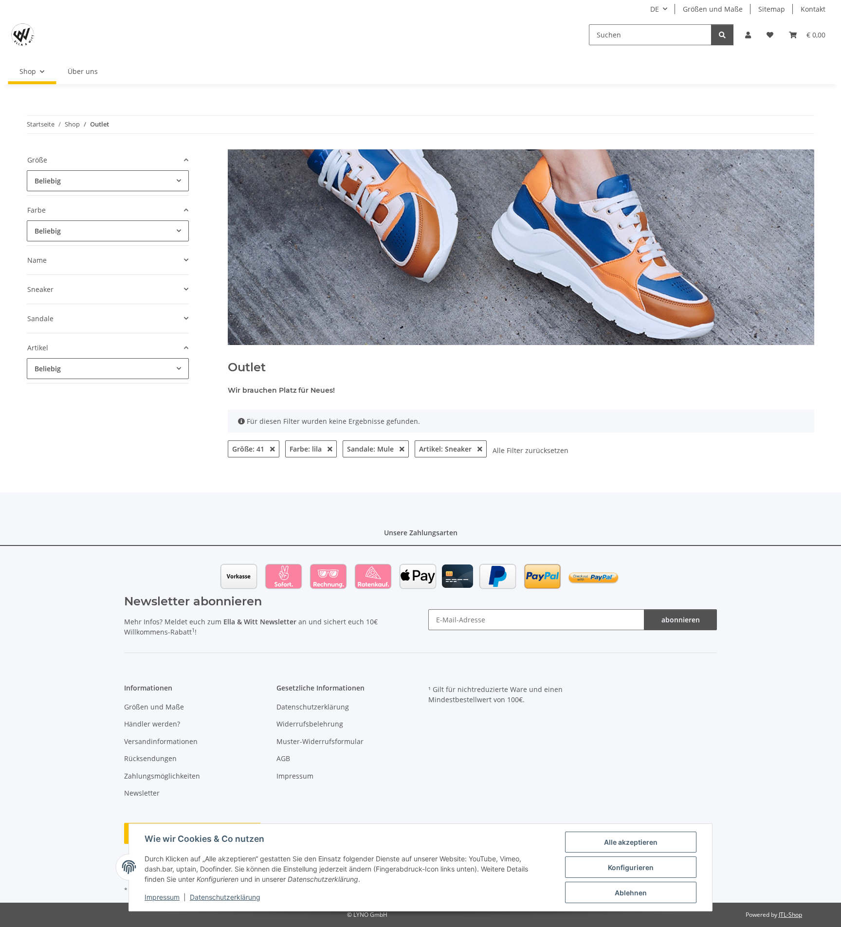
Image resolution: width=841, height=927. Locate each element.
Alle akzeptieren (631, 842)
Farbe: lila (307, 449)
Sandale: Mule (371, 449)
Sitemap (771, 9)
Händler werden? (152, 723)
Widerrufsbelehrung (309, 723)
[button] (748, 35)
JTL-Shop (790, 914)
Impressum (162, 897)
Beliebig (48, 180)
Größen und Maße (713, 9)
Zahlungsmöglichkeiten (162, 776)
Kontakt (813, 9)
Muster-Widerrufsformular (320, 741)
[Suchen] (722, 34)
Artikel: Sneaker (446, 449)
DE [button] (654, 9)
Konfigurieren (631, 867)
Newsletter (142, 793)
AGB (283, 758)
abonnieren (680, 619)
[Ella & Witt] (22, 34)
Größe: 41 (249, 449)
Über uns (83, 71)
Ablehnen (631, 893)
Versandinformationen (161, 741)
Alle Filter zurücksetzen (530, 450)
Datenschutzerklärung (225, 897)
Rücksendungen (150, 758)
